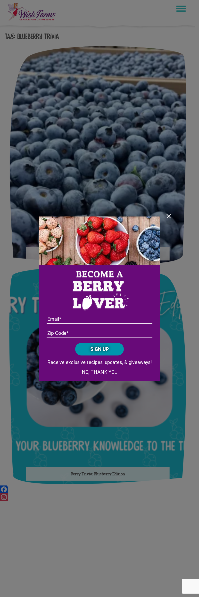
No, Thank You (99, 372)
